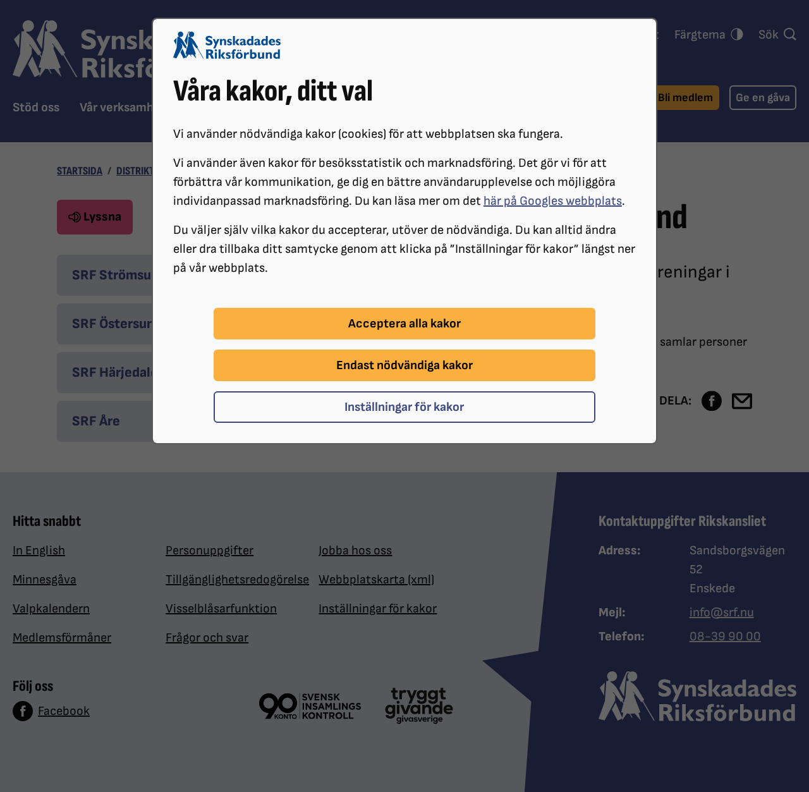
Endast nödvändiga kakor (404, 365)
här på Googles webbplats (553, 201)
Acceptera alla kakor (404, 323)
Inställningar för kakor (404, 407)
